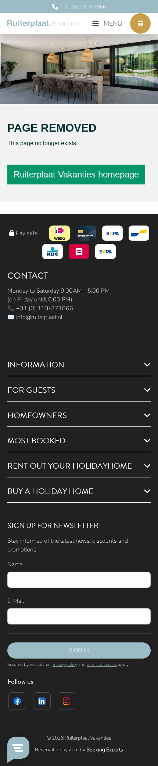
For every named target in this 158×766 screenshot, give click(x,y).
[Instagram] (66, 701)
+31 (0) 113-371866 (44, 308)
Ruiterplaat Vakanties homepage (76, 174)
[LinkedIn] (42, 701)
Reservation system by (79, 749)
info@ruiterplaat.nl (39, 317)
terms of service (102, 664)
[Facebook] (17, 701)
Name (14, 564)
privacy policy (64, 664)
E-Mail (15, 601)
